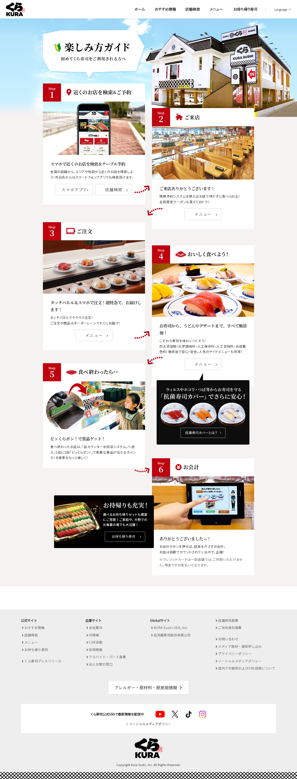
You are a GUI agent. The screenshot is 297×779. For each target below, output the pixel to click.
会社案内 (95, 627)
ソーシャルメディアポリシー (240, 661)
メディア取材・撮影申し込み (240, 646)
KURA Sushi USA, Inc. (171, 627)
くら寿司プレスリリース (42, 661)
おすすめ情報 (34, 627)
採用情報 (95, 649)
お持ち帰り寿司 (36, 649)
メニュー (203, 214)
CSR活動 (95, 642)
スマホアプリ (74, 189)
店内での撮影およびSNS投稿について (246, 668)
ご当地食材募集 (230, 627)
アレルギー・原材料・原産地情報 (146, 687)
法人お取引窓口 (101, 664)
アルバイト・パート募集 (107, 656)
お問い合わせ (228, 639)
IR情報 (94, 635)
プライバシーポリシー (235, 653)
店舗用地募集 (228, 620)
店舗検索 (113, 189)
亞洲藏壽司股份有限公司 (172, 635)
